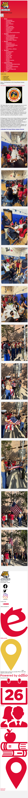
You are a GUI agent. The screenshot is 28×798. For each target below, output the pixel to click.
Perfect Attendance (10, 38)
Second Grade (9, 55)
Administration (9, 20)
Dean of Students (9, 23)
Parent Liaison (9, 30)
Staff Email (5, 77)
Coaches (8, 61)
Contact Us (8, 31)
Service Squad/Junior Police (12, 37)
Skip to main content (5, 1)
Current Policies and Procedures (13, 32)
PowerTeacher (6, 78)
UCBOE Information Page (11, 45)
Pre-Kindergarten (9, 51)
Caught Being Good (10, 36)
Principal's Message (10, 21)
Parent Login (6, 76)
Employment (6, 604)
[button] (5, 18)
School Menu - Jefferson (11, 40)
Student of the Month (10, 35)
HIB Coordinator (9, 26)
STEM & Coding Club (11, 69)
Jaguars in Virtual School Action (13, 64)
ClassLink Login (6, 80)
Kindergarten (9, 52)
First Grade (8, 54)
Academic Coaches (10, 27)
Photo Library (9, 67)
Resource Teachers (10, 60)
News (2, 82)
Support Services (9, 28)
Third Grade (8, 56)
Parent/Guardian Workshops (12, 66)
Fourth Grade (9, 57)
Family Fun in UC (10, 46)
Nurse (7, 25)
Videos (7, 70)
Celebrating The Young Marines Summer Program (12, 129)
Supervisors (8, 22)
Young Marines (9, 65)
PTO (7, 47)
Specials (8, 59)
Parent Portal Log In (10, 44)
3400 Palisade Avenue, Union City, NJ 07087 (12, 671)
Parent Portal (8, 42)
